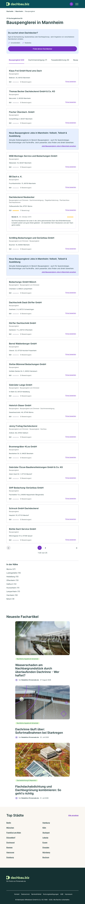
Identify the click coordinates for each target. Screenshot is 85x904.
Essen (44, 842)
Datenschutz (25, 894)
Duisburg (10, 857)
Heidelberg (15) (12, 577)
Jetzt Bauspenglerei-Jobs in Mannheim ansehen (59, 146)
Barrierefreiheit (36, 894)
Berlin (8, 823)
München (10, 828)
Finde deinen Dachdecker (42, 49)
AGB (61, 894)
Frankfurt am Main (13, 833)
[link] (42, 76)
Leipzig (45, 838)
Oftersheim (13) (12, 580)
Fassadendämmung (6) (60, 60)
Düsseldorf (10, 838)
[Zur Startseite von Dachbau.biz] (17, 4)
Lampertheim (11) (13, 591)
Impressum (68, 894)
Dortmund (10, 842)
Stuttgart (46, 833)
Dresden (45, 847)
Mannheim (19, 11)
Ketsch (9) (10, 599)
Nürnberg (46, 852)
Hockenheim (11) (12, 588)
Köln (44, 828)
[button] (71, 4)
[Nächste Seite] (76, 548)
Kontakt (16, 894)
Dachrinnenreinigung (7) (37, 60)
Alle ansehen (73, 815)
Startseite (9, 11)
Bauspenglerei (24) (16, 60)
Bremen (9, 847)
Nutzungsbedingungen (51, 894)
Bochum (45, 857)
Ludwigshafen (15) (13, 573)
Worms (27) (11, 569)
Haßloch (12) (11, 584)
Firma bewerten (70, 81)
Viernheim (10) (12, 595)
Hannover (10, 852)
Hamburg (46, 823)
